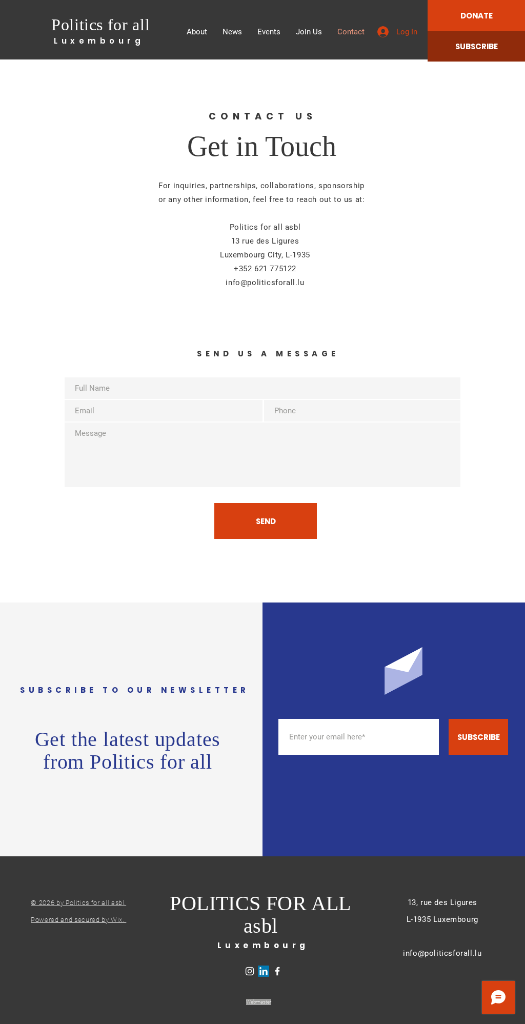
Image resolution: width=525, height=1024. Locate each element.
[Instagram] (249, 971)
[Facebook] (277, 971)
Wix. (118, 919)
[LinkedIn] (263, 971)
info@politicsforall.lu (442, 953)
